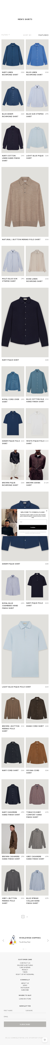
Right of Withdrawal (25, 974)
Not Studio (39, 1038)
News (25, 985)
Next (47, 940)
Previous (2, 940)
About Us (25, 983)
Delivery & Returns (25, 965)
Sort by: (27, 35)
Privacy (25, 970)
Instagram (25, 988)
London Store (25, 999)
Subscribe (25, 990)
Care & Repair (25, 967)
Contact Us (25, 963)
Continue (32, 527)
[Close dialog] (47, 511)
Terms (25, 972)
